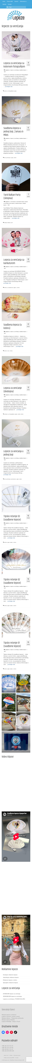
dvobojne (6, 414)
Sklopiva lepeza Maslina (8, 1019)
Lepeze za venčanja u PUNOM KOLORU (14, 999)
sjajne (12, 157)
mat (8, 350)
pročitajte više (8, 86)
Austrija (5, 222)
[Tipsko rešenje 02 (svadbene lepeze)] (16, 561)
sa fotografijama (11, 414)
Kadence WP (21, 1060)
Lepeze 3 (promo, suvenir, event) (11, 1016)
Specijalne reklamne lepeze (10, 982)
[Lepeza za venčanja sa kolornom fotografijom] (16, 45)
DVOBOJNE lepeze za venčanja (11, 993)
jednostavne (13, 479)
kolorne (5, 287)
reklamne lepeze (18, 203)
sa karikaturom (10, 287)
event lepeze (13, 201)
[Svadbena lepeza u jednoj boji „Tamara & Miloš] (16, 110)
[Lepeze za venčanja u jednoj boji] (16, 433)
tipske (11, 542)
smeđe (19, 414)
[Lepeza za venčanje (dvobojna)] (16, 370)
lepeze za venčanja (15, 70)
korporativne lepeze (20, 201)
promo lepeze (12, 203)
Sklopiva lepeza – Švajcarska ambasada (12, 1018)
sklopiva (8, 222)
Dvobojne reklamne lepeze (10, 974)
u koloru (18, 287)
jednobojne (8, 157)
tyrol (12, 222)
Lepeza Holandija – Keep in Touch (11, 1021)
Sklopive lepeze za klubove (9, 1014)
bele (5, 157)
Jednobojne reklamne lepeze (11, 977)
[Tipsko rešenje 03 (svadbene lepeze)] (16, 498)
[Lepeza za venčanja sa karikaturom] (16, 242)
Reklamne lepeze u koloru (10, 980)
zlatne (15, 157)
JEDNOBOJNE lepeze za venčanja (12, 996)
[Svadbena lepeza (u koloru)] (16, 306)
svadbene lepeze (22, 70)
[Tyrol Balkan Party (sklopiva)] (16, 177)
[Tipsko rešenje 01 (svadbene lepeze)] (16, 625)
